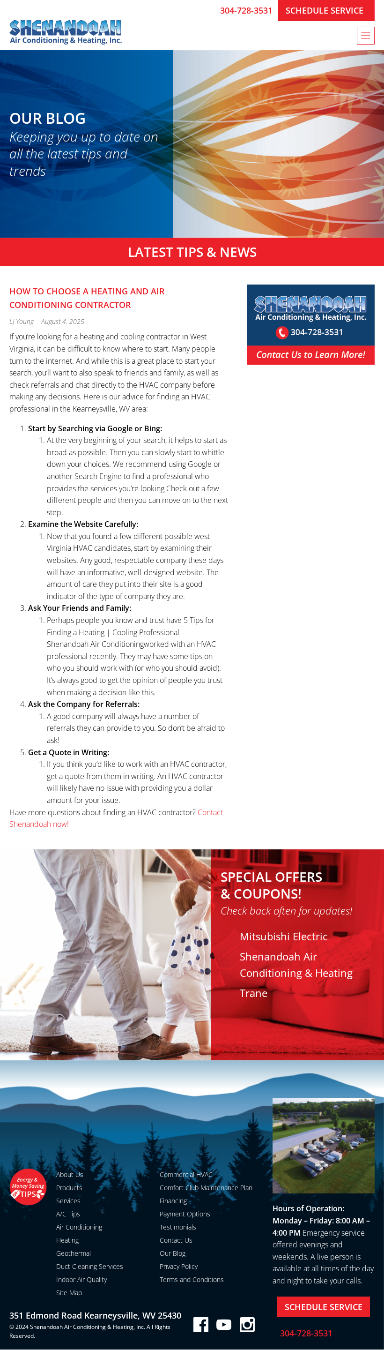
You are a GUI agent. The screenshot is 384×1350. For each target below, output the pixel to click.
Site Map (69, 1292)
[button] (366, 36)
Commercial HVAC (186, 1174)
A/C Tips (68, 1213)
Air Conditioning (79, 1226)
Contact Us (176, 1240)
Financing (173, 1200)
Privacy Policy (179, 1266)
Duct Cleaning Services (89, 1266)
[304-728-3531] (209, 10)
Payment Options (185, 1213)
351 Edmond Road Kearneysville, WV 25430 (95, 1315)
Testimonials (178, 1226)
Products (69, 1187)
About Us (69, 1174)
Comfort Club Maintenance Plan (206, 1187)
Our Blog (172, 1253)
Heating (67, 1240)
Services (68, 1200)
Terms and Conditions (192, 1279)
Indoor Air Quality (81, 1279)
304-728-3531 (246, 10)
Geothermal (73, 1253)
